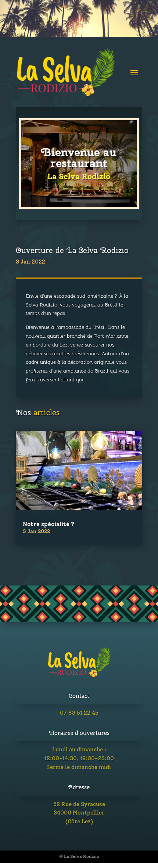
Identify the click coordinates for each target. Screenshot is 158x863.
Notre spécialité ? (48, 524)
